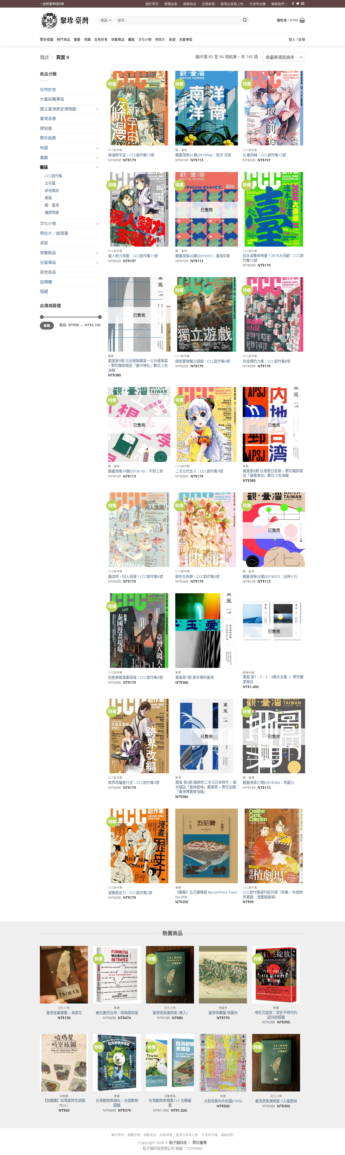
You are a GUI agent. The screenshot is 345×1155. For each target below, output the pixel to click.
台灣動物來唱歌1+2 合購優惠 (170, 1103)
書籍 (77, 39)
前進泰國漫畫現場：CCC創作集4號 (135, 677)
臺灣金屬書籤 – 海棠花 (64, 1013)
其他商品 (48, 272)
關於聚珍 (152, 4)
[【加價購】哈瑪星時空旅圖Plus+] (64, 1062)
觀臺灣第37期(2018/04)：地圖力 (268, 782)
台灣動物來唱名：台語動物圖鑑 (117, 1103)
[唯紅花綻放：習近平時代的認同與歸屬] (276, 974)
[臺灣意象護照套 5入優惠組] (276, 1062)
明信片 (160, 39)
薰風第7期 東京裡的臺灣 (194, 677)
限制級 (46, 128)
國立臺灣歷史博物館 (58, 109)
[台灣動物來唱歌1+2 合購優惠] (170, 1062)
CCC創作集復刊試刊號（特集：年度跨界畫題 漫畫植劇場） (273, 894)
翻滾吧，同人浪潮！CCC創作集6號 (135, 576)
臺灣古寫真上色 (231, 4)
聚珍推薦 (46, 39)
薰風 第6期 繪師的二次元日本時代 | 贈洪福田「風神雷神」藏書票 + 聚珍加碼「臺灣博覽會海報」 (205, 787)
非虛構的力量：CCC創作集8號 (266, 361)
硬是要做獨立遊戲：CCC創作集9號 (202, 361)
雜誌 (44, 57)
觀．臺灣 (52, 205)
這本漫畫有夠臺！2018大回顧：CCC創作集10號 (273, 258)
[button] (291, 20)
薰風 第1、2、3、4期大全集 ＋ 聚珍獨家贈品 (273, 679)
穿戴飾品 (118, 39)
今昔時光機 (257, 4)
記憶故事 (208, 4)
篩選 (47, 325)
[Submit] (244, 20)
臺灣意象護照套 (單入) (170, 1013)
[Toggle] (97, 109)
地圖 (87, 39)
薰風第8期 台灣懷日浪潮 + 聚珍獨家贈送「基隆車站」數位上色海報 (273, 473)
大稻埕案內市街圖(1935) (223, 1101)
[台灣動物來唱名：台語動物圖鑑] (117, 1062)
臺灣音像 (48, 118)
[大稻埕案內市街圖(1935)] (223, 1062)
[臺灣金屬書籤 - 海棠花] (64, 974)
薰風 (48, 197)
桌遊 (172, 39)
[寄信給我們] (302, 4)
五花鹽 (50, 183)
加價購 (46, 282)
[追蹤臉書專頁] (292, 4)
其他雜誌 (52, 190)
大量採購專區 (52, 99)
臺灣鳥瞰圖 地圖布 (223, 1013)
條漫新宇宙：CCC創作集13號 (131, 155)
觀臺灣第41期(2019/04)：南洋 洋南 (203, 155)
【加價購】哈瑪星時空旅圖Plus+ (64, 1103)
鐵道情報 (52, 212)
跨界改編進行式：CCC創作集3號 (133, 782)
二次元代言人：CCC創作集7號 (199, 471)
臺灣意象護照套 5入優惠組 (276, 1101)
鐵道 (131, 39)
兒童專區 (185, 39)
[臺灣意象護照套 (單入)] (170, 974)
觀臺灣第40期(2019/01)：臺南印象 (202, 256)
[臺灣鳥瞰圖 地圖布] (223, 974)
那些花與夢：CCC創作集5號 (197, 576)
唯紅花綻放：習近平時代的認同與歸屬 (276, 1015)
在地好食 (101, 39)
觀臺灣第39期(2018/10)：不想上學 (135, 471)
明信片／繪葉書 (54, 233)
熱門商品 (63, 39)
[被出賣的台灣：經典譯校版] (117, 974)
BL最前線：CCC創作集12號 (264, 155)
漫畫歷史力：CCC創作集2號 (130, 893)
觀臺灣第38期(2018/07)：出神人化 (270, 576)
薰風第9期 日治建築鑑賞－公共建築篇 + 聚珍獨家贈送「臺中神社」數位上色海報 (138, 365)
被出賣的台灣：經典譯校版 (117, 1013)
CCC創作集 (53, 175)
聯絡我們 (277, 4)
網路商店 (189, 4)
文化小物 (145, 39)
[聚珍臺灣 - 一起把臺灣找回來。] (65, 20)
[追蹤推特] (297, 4)
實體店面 (170, 4)
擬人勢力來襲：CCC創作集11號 (133, 256)
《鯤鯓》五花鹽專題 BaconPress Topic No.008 (206, 894)
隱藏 (44, 291)
